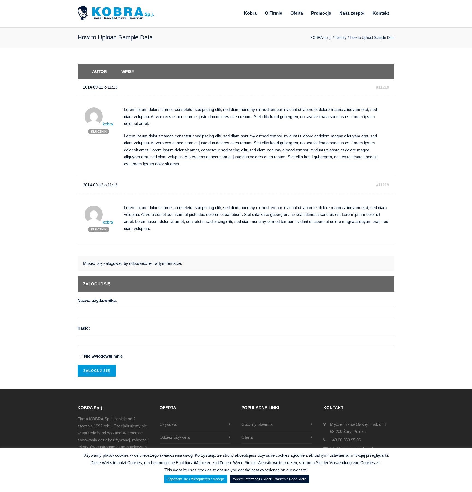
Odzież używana (175, 437)
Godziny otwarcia (257, 424)
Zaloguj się (96, 371)
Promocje (321, 13)
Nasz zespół (351, 13)
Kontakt (381, 13)
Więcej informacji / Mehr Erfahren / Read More (269, 479)
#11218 (382, 87)
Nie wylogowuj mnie (103, 356)
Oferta (296, 13)
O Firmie (273, 13)
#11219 (382, 185)
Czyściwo (168, 424)
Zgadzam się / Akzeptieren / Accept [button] (195, 479)
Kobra (250, 13)
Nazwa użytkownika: (97, 300)
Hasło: (84, 328)
